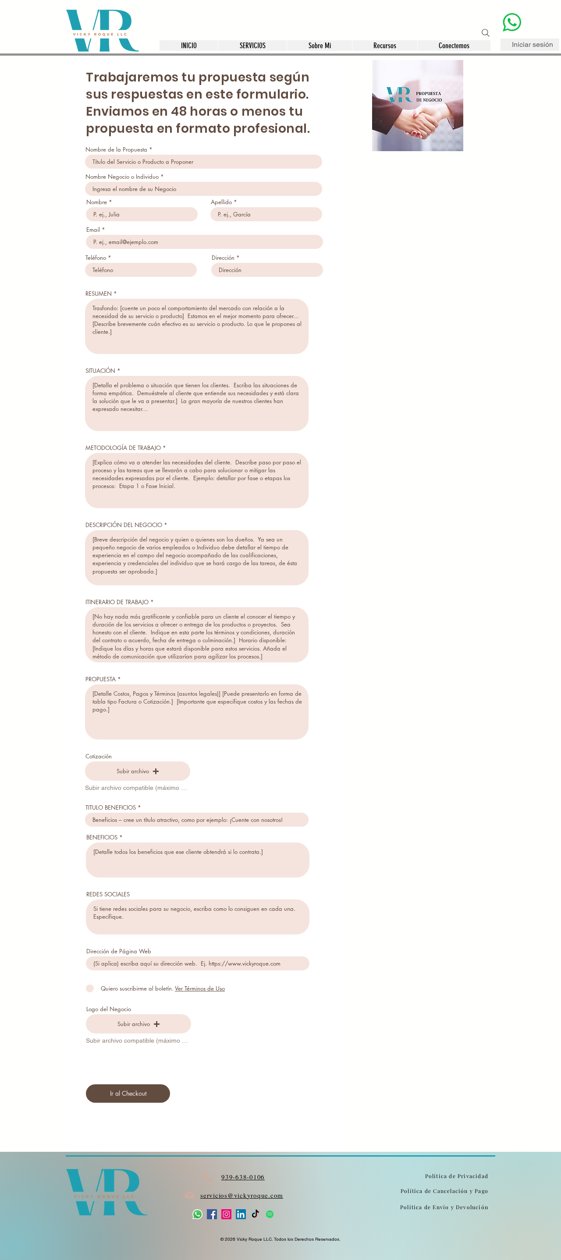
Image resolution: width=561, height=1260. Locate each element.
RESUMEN (98, 294)
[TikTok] (255, 1214)
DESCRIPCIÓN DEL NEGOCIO (123, 525)
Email (93, 230)
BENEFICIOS (101, 837)
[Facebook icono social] (212, 1214)
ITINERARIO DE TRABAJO (117, 602)
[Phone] (207, 1177)
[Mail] (189, 1195)
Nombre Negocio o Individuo (122, 177)
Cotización (98, 756)
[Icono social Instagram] (226, 1214)
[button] (384, 45)
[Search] (485, 33)
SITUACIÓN (100, 371)
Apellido (221, 202)
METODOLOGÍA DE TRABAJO (123, 448)
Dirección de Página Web (118, 951)
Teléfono (95, 258)
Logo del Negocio (108, 1009)
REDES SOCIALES (108, 894)
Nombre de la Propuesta (116, 149)
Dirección (223, 258)
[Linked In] (241, 1214)
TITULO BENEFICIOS (110, 808)
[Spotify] (270, 1214)
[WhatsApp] (197, 1214)
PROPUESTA (100, 679)
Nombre (96, 202)
